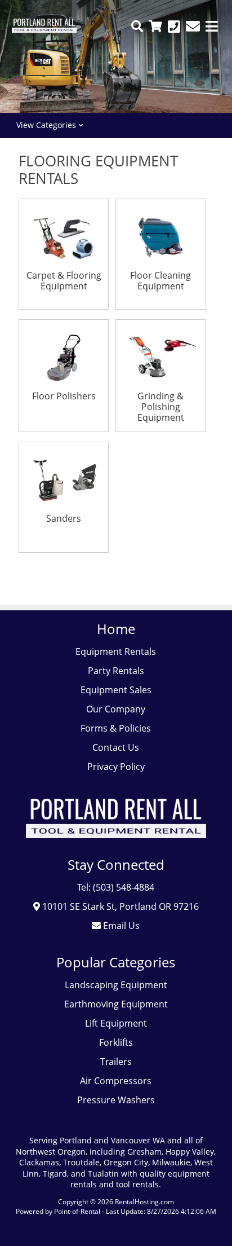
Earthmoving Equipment (116, 1004)
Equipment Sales (116, 690)
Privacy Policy (116, 766)
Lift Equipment (116, 1023)
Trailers (116, 1061)
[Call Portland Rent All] (174, 26)
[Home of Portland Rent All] (116, 846)
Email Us (120, 925)
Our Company (115, 709)
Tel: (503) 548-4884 (115, 887)
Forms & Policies (116, 728)
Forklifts (116, 1042)
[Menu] (212, 26)
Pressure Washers (116, 1100)
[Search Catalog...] (137, 26)
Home (116, 628)
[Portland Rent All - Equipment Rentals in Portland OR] (44, 29)
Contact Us (115, 747)
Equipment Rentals (115, 651)
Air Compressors (115, 1081)
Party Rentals (116, 670)
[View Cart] (155, 26)
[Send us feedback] (193, 26)
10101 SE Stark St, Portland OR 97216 (119, 906)
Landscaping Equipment (116, 985)
